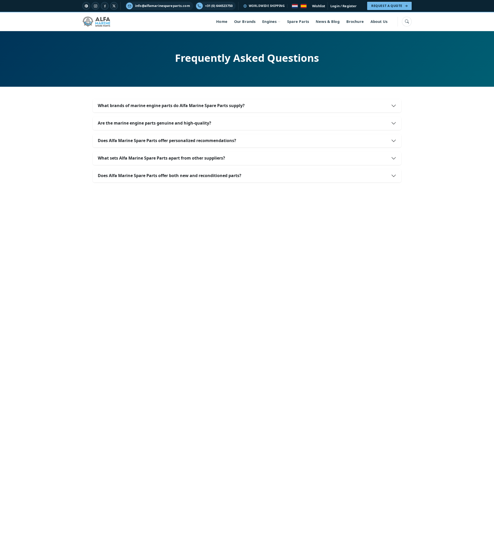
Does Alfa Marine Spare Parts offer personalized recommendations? (167, 140)
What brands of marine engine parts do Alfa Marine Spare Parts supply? (171, 105)
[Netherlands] (295, 6)
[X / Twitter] (114, 6)
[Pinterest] (86, 6)
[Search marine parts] (407, 22)
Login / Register (343, 6)
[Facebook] (105, 6)
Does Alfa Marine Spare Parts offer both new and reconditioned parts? (169, 175)
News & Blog (328, 21)
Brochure (355, 21)
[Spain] (303, 6)
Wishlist (318, 6)
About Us (378, 21)
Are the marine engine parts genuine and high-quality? (154, 123)
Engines (269, 21)
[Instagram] (95, 6)
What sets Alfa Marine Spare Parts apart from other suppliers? (161, 158)
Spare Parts (298, 21)
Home (221, 21)
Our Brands (244, 21)
